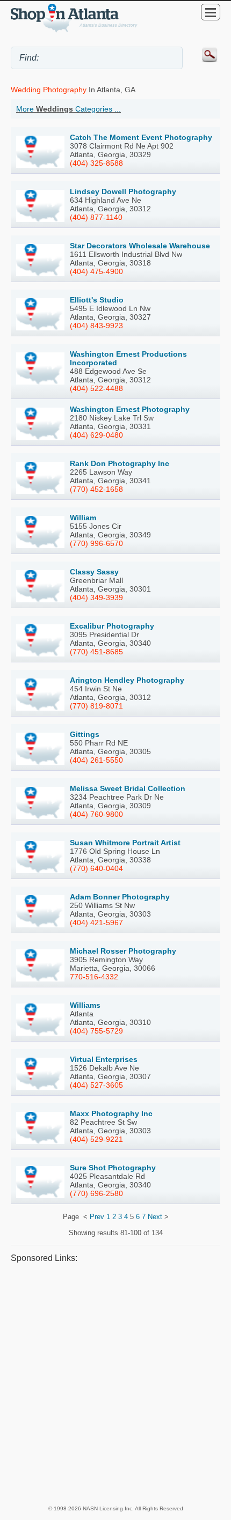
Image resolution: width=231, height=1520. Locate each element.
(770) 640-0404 (96, 868)
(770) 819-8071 (96, 706)
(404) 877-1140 (96, 217)
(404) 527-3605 (96, 1085)
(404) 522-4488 (96, 388)
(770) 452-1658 (96, 489)
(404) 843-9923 (96, 325)
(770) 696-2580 (96, 1193)
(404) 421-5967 (96, 922)
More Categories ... (68, 109)
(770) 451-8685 (96, 651)
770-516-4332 (94, 976)
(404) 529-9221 (96, 1139)
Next (155, 1217)
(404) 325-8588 (96, 163)
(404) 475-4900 (96, 271)
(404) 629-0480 (96, 435)
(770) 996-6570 (96, 543)
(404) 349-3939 (96, 597)
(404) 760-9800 (96, 814)
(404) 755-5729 (96, 1031)
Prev (97, 1217)
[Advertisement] (115, 1383)
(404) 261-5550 (96, 760)
